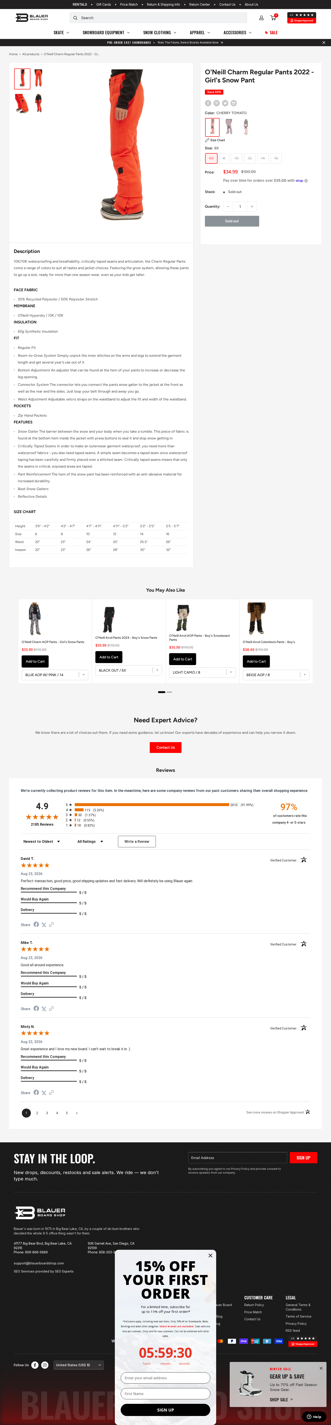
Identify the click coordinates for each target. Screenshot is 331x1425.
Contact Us (227, 4)
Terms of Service (298, 1316)
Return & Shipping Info (163, 4)
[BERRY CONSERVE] (229, 127)
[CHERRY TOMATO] (212, 127)
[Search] (75, 18)
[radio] (165, 804)
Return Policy (254, 1305)
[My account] (261, 17)
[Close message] (323, 42)
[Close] (321, 1368)
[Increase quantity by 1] (252, 206)
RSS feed (293, 1330)
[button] (215, 140)
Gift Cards (103, 4)
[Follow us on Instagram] (44, 1365)
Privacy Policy (296, 1323)
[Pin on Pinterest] (216, 103)
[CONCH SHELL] (245, 127)
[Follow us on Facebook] (35, 1365)
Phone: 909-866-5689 (31, 1252)
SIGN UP (165, 1410)
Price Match (129, 4)
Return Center (199, 4)
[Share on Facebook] (208, 103)
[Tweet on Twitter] (225, 103)
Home (13, 54)
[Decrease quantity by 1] (228, 206)
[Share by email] (234, 103)
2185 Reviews (47, 824)
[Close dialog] (210, 1255)
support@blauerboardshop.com (39, 1263)
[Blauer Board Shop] (40, 1213)
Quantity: (212, 206)
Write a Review (137, 841)
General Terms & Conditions (298, 1307)
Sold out (232, 221)
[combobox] (164, 18)
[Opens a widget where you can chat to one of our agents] (314, 1417)
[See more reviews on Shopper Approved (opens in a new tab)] (51, 925)
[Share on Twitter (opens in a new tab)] (44, 925)
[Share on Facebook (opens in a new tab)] (36, 925)
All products (30, 54)
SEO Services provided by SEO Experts (44, 1271)
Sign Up (303, 1158)
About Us (251, 4)
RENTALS (80, 4)
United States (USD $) (73, 1365)
